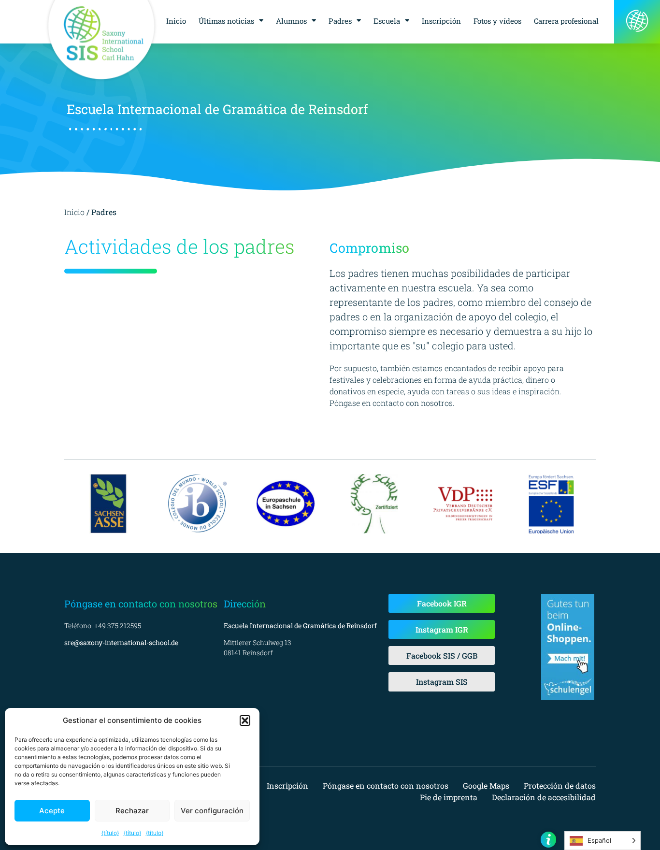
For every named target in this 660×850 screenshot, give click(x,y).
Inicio (176, 21)
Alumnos (291, 21)
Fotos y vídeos (497, 21)
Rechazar (132, 810)
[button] (245, 720)
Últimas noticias (226, 21)
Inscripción (441, 21)
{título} (110, 832)
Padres (340, 21)
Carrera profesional (566, 21)
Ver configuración (212, 810)
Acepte (52, 810)
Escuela (386, 21)
